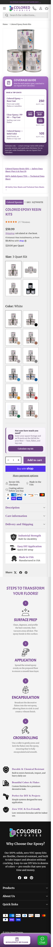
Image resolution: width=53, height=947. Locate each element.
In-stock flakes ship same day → (25, 2)
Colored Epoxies (14, 202)
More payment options (25, 475)
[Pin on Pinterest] (26, 572)
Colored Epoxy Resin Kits (20, 24)
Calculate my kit (25, 449)
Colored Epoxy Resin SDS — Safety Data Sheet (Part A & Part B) (24, 170)
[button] (47, 8)
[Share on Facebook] (20, 572)
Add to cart (34, 460)
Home (5, 24)
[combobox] (25, 15)
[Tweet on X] (15, 572)
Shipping (9, 233)
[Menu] (4, 8)
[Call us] (34, 8)
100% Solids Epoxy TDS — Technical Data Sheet (24, 177)
